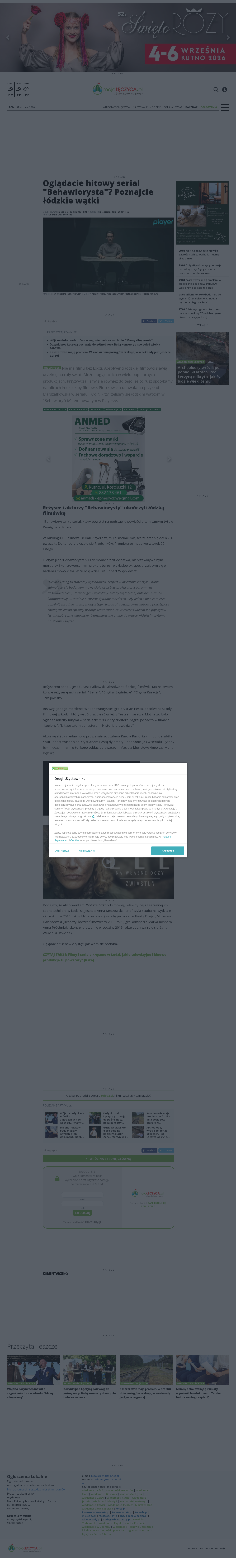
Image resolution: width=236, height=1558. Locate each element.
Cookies (75, 840)
